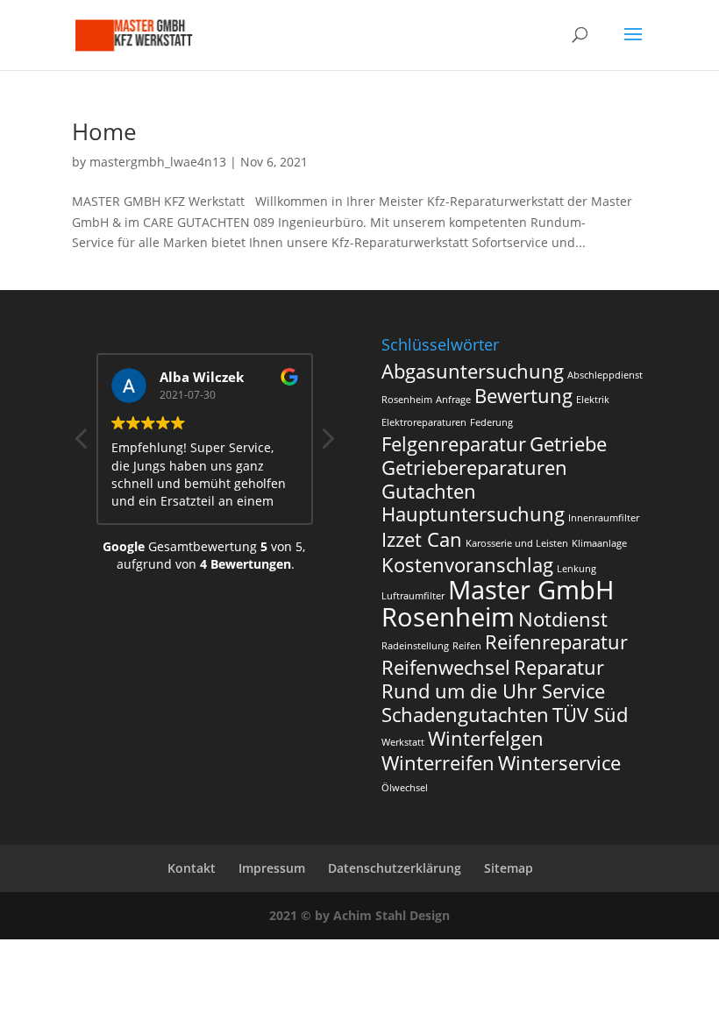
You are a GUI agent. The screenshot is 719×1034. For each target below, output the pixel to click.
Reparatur (559, 667)
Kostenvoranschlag (467, 564)
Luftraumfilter (413, 596)
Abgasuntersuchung (472, 371)
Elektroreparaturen (423, 422)
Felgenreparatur (453, 444)
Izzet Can (421, 539)
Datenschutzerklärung (394, 868)
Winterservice (559, 763)
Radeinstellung (415, 646)
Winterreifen (438, 763)
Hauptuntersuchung (473, 514)
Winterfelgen (486, 738)
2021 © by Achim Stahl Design (359, 915)
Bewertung (523, 395)
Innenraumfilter (603, 518)
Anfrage (453, 399)
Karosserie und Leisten (517, 543)
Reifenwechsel (445, 667)
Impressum (271, 868)
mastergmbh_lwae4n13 (157, 161)
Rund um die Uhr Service (493, 691)
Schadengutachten (465, 714)
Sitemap (508, 868)
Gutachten (428, 491)
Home (104, 131)
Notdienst (563, 619)
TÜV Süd (590, 714)
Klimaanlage (599, 543)
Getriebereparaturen (474, 467)
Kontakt (191, 868)
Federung (491, 422)
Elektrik (592, 399)
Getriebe (568, 444)
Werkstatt (402, 742)
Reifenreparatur (556, 642)
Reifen (466, 646)
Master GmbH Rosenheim (497, 603)
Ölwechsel (404, 788)
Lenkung (576, 569)
